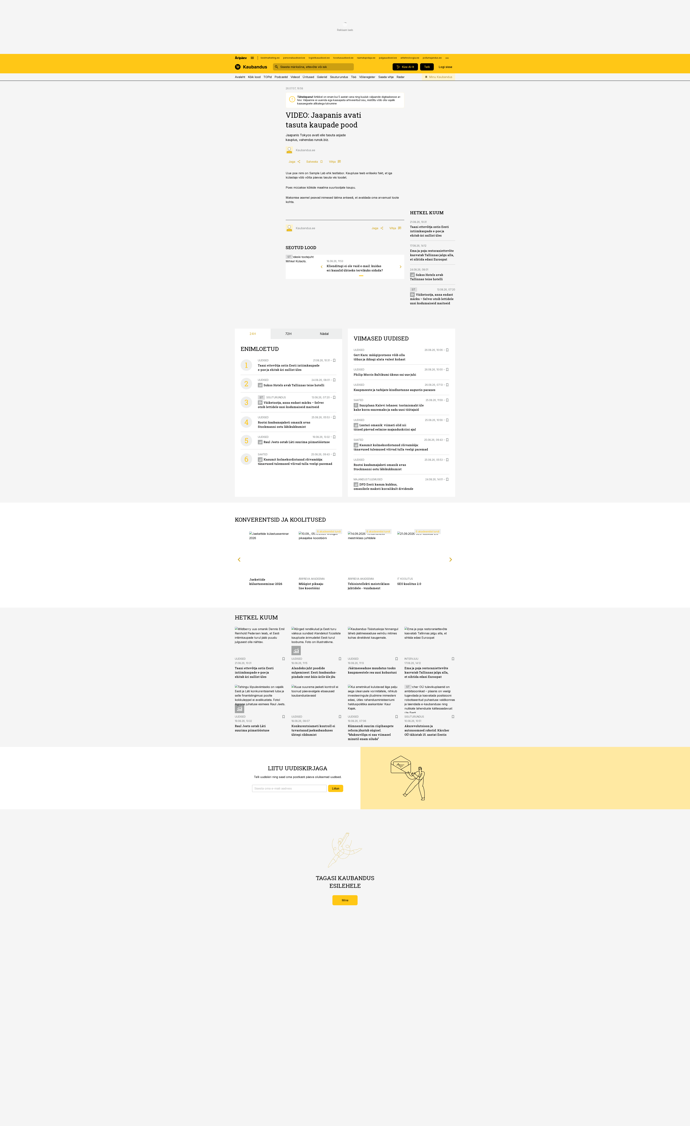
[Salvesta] (334, 360)
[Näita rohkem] (447, 57)
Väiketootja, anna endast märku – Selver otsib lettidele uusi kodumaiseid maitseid (432, 299)
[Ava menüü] (252, 57)
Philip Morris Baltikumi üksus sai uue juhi (385, 374)
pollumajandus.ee (432, 57)
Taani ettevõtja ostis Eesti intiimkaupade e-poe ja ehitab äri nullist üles (429, 231)
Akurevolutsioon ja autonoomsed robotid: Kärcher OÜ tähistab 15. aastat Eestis (426, 730)
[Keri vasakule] (321, 266)
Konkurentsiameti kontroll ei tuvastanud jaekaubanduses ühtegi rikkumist (313, 730)
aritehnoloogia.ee (410, 57)
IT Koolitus (405, 578)
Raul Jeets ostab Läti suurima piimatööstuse (297, 442)
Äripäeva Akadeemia (312, 578)
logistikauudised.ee (319, 57)
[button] (289, 788)
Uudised (263, 360)
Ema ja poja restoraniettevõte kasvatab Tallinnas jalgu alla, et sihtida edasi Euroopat (432, 255)
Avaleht (240, 77)
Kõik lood (254, 77)
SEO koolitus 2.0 (409, 584)
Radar (401, 77)
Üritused (308, 77)
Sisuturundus (339, 77)
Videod (295, 77)
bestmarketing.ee (270, 57)
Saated (263, 454)
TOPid (267, 77)
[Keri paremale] (400, 266)
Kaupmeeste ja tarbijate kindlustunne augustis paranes (394, 390)
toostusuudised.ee (343, 57)
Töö (353, 77)
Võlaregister (367, 77)
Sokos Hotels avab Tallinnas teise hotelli (294, 385)
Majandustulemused (368, 479)
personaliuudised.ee (294, 57)
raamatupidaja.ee (366, 57)
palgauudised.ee (388, 57)
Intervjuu (411, 658)
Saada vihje (386, 77)
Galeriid (322, 77)
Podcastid (281, 77)
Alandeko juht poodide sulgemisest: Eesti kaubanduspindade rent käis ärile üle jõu (313, 672)
